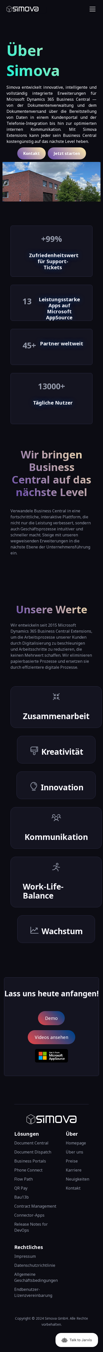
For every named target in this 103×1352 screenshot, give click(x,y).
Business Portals (30, 1161)
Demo (51, 1018)
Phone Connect (28, 1170)
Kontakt (31, 153)
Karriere (74, 1170)
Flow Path (23, 1179)
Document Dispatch (32, 1152)
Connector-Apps (29, 1215)
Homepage (76, 1143)
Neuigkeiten (77, 1179)
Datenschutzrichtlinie (34, 1265)
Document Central (31, 1143)
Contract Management (35, 1206)
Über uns (74, 1152)
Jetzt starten (67, 153)
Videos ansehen (51, 1037)
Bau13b (21, 1197)
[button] (91, 9)
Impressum (25, 1256)
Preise (72, 1161)
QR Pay (21, 1188)
